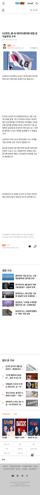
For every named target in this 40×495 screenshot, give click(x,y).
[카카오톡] (29, 246)
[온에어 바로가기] (30, 3)
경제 (20, 444)
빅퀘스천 (20, 453)
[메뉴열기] (3, 3)
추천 (15, 414)
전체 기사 (6, 444)
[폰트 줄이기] (31, 10)
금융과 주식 (6, 453)
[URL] (35, 246)
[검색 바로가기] (37, 3)
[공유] (3, 10)
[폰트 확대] (36, 10)
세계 (6, 449)
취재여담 (20, 449)
